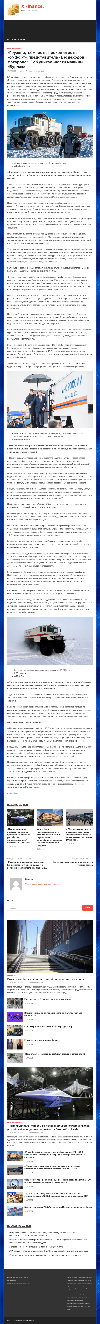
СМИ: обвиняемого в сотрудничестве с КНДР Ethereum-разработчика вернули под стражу (49, 1251)
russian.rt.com (13, 793)
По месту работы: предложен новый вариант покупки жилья (45, 978)
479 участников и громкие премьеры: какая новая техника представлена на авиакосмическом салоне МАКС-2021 (79, 834)
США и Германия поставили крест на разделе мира (49, 1026)
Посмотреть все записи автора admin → (43, 884)
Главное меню (18, 39)
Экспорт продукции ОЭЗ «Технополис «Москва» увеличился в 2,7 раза (58, 1207)
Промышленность (14, 48)
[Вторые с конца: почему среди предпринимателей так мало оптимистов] (15, 1021)
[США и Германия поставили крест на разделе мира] (15, 1035)
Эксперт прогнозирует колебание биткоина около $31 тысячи (36, 1247)
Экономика (12, 976)
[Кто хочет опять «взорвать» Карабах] (15, 1049)
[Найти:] (50, 908)
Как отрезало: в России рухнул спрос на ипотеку (47, 999)
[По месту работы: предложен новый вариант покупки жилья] (50, 973)
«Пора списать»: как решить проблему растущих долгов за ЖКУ (54, 1054)
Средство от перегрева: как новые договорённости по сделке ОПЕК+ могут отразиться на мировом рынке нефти (57, 1181)
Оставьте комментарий (35, 71)
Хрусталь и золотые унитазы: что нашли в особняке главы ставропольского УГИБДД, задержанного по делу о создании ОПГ (56, 1194)
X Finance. (32, 6)
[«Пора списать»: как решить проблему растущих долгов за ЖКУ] (15, 1062)
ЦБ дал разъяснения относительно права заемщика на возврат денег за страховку (45, 1255)
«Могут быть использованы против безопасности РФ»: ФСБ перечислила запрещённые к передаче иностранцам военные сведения (49, 837)
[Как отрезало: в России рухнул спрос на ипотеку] (15, 1008)
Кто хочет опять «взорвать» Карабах (42, 1040)
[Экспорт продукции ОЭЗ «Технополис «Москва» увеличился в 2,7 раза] (15, 1215)
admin (22, 71)
